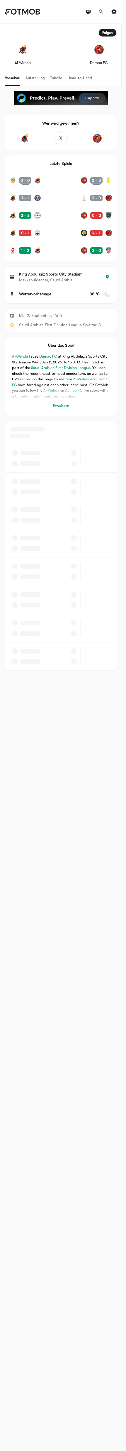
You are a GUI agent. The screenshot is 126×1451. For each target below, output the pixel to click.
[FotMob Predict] (61, 98)
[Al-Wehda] (24, 138)
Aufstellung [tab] (35, 78)
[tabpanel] (61, 347)
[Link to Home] (22, 12)
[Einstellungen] (114, 12)
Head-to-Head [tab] (79, 78)
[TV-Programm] (88, 12)
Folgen (107, 33)
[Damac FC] (97, 138)
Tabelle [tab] (56, 78)
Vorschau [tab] (12, 78)
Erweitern (61, 405)
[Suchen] (101, 12)
